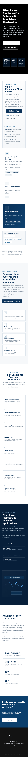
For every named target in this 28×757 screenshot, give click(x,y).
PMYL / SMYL (8, 172)
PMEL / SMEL (15, 172)
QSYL (7, 196)
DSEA (19, 221)
